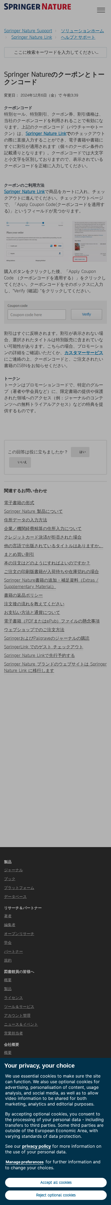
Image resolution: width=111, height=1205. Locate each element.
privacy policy (36, 1146)
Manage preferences (25, 1162)
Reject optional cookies (56, 1195)
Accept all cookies (56, 1182)
